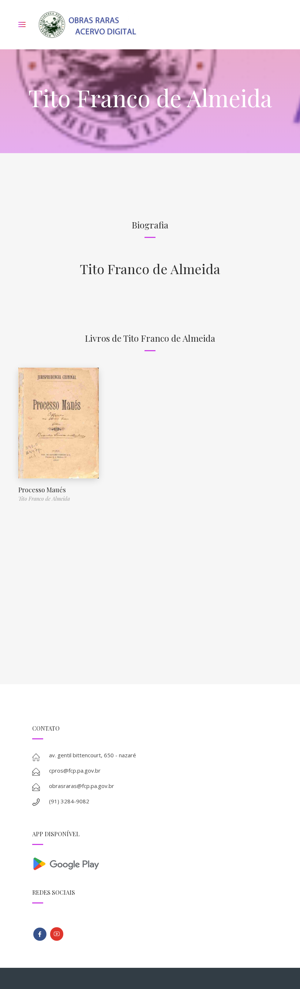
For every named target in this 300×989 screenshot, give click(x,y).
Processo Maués (42, 489)
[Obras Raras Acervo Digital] (87, 24)
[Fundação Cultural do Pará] (56, 934)
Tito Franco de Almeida (150, 268)
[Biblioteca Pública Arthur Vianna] (39, 934)
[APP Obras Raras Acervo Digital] (150, 863)
